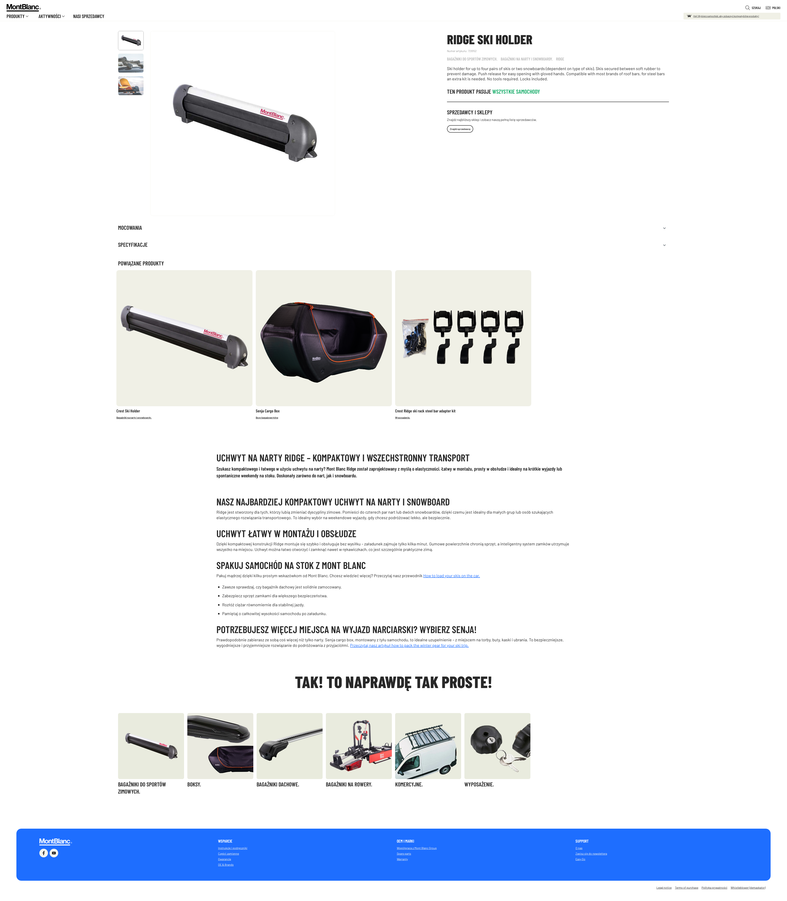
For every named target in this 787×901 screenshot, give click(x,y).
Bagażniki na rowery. (349, 784)
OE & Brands (226, 864)
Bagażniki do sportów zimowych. (472, 58)
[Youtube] (54, 853)
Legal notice (664, 887)
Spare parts (404, 853)
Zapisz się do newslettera (591, 853)
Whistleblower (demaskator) (748, 887)
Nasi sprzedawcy (88, 16)
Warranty (402, 859)
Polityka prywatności (714, 887)
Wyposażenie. (402, 417)
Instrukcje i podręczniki (232, 848)
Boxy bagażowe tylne (267, 417)
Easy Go (580, 859)
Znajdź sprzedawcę (460, 128)
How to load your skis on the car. (451, 575)
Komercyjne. (409, 784)
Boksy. (194, 784)
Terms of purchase (686, 887)
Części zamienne (228, 853)
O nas (578, 848)
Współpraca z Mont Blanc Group (417, 848)
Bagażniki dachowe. (278, 784)
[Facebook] (43, 853)
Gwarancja (224, 859)
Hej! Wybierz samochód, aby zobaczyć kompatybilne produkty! (726, 16)
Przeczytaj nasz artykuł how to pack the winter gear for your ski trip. (409, 645)
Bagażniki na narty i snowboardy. (527, 58)
